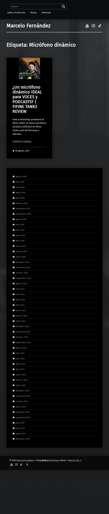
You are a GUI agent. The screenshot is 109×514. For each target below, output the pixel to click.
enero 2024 (21, 321)
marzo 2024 (21, 310)
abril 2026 (20, 198)
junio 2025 (20, 230)
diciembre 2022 (23, 390)
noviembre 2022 (23, 396)
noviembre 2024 (23, 267)
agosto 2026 (21, 176)
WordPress (54, 460)
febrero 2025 (21, 251)
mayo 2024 (20, 299)
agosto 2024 (21, 283)
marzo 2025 (21, 246)
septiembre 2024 (23, 278)
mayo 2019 (20, 433)
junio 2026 (20, 187)
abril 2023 (20, 369)
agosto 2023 (21, 348)
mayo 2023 (20, 364)
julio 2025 (20, 224)
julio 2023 (20, 353)
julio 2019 (20, 422)
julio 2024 (20, 289)
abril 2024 (20, 305)
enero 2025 (21, 256)
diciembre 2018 (23, 439)
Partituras (46, 12)
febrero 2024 (22, 315)
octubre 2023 (22, 337)
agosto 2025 (21, 219)
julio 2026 (20, 182)
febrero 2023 (21, 380)
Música (33, 12)
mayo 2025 (20, 235)
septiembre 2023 (23, 342)
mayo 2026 (20, 192)
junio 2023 (20, 358)
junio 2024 (20, 294)
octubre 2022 (22, 401)
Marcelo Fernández (29, 26)
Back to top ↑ (75, 460)
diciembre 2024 (23, 262)
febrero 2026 (22, 203)
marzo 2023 (21, 374)
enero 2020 (21, 406)
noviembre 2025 (23, 208)
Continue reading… (22, 141)
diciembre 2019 (23, 412)
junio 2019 (20, 428)
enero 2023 (21, 385)
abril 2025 (20, 240)
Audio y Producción (16, 12)
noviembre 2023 (23, 331)
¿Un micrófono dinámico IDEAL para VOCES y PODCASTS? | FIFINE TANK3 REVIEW (27, 99)
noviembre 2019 (23, 417)
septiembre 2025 (23, 214)
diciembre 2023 (23, 326)
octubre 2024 (22, 273)
